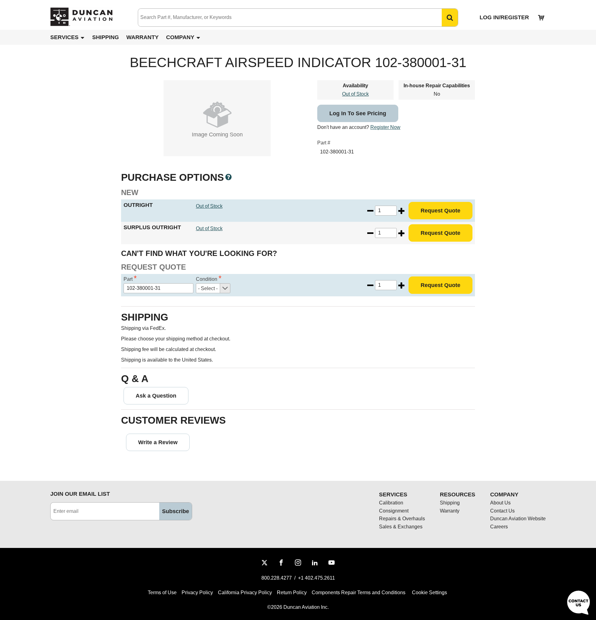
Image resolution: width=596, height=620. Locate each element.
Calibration (391, 502)
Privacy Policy (197, 592)
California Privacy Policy (245, 592)
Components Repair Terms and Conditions (358, 592)
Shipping (105, 37)
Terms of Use (162, 592)
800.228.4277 (276, 578)
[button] (450, 17)
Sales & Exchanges (400, 526)
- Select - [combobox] (208, 288)
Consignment (394, 510)
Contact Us (502, 510)
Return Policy (292, 592)
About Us (500, 502)
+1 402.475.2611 (316, 578)
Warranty (142, 37)
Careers (499, 526)
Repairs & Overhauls (402, 518)
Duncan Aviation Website (518, 518)
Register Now (385, 127)
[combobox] (283, 17)
